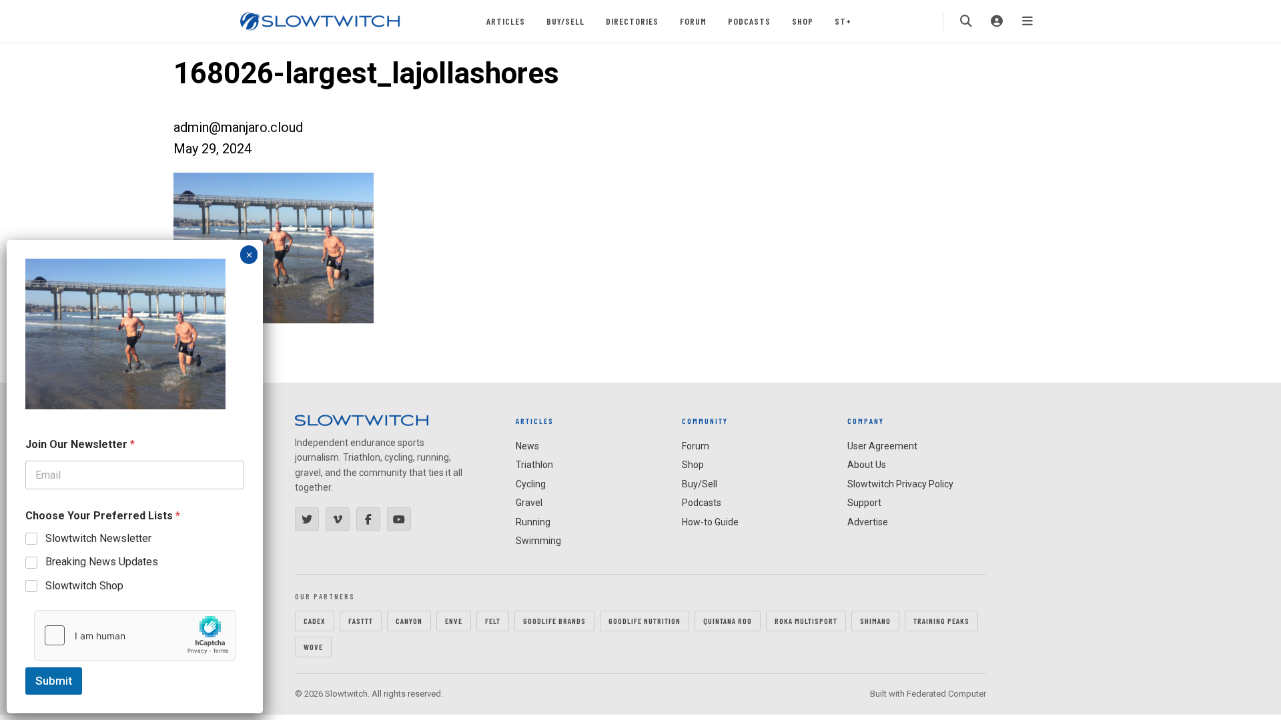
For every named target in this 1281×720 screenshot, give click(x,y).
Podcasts (749, 21)
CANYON (409, 620)
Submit (53, 680)
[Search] (966, 21)
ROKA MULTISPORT (806, 620)
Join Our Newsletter (80, 444)
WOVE (313, 646)
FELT (492, 620)
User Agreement (882, 446)
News (527, 446)
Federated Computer (946, 694)
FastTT (360, 620)
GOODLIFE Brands (554, 620)
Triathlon (534, 464)
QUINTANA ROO (727, 620)
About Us (866, 464)
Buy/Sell (565, 21)
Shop (802, 21)
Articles (505, 21)
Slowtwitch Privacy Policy (900, 484)
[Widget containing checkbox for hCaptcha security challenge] (135, 635)
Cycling (531, 484)
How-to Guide (710, 522)
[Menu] (1027, 21)
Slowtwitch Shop (84, 585)
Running (533, 522)
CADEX (315, 620)
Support (864, 502)
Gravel (529, 502)
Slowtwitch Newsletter (98, 538)
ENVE (453, 620)
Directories (632, 21)
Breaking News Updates (101, 561)
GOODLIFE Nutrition (644, 620)
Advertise (867, 522)
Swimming (538, 540)
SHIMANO (875, 620)
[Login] (996, 21)
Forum (693, 21)
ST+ (843, 21)
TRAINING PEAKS (941, 620)
